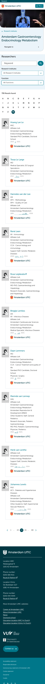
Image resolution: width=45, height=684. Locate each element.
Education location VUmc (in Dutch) (17, 623)
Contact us (9, 649)
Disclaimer (6, 674)
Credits (5, 678)
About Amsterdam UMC (12, 612)
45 (25, 530)
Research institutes (10, 31)
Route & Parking (9, 578)
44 (22, 530)
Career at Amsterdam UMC (13, 609)
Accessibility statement (9, 661)
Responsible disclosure (9, 664)
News (5, 615)
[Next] (35, 530)
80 (32, 530)
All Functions (8, 83)
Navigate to (8, 47)
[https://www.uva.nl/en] (11, 640)
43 (18, 530)
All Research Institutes (11, 73)
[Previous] (7, 530)
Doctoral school (9, 618)
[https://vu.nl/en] (11, 633)
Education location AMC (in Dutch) (16, 620)
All (13, 112)
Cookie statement (8, 671)
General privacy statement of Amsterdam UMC (16, 668)
